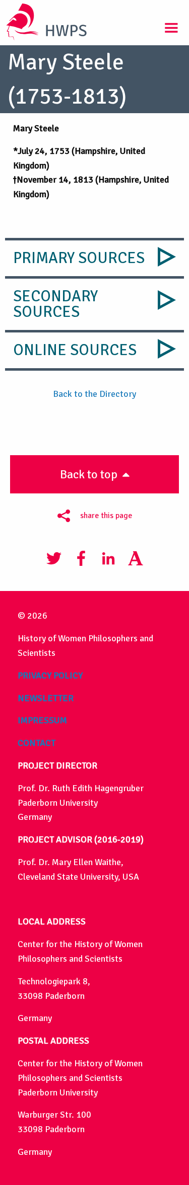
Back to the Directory (94, 393)
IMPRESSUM (42, 720)
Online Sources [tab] (75, 350)
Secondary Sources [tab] (55, 304)
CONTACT (36, 742)
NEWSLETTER (46, 698)
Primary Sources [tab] (79, 258)
